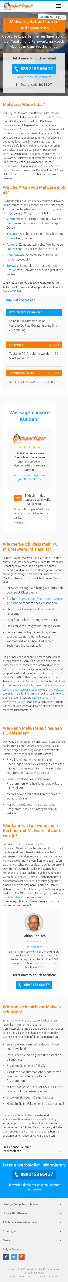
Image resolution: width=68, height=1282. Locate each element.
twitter (14, 1257)
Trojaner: (13, 233)
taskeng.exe (10, 689)
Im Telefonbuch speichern (34, 77)
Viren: (11, 218)
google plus (22, 1257)
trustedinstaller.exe (30, 689)
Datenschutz (24, 1276)
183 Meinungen (34, 946)
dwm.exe (58, 685)
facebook (6, 1257)
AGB (12, 1276)
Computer (19, 609)
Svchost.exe (56, 689)
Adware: (12, 244)
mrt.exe (47, 685)
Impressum (40, 1276)
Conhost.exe (34, 685)
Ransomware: (16, 255)
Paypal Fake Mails (36, 772)
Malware (20, 897)
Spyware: (13, 265)
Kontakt (53, 1276)
